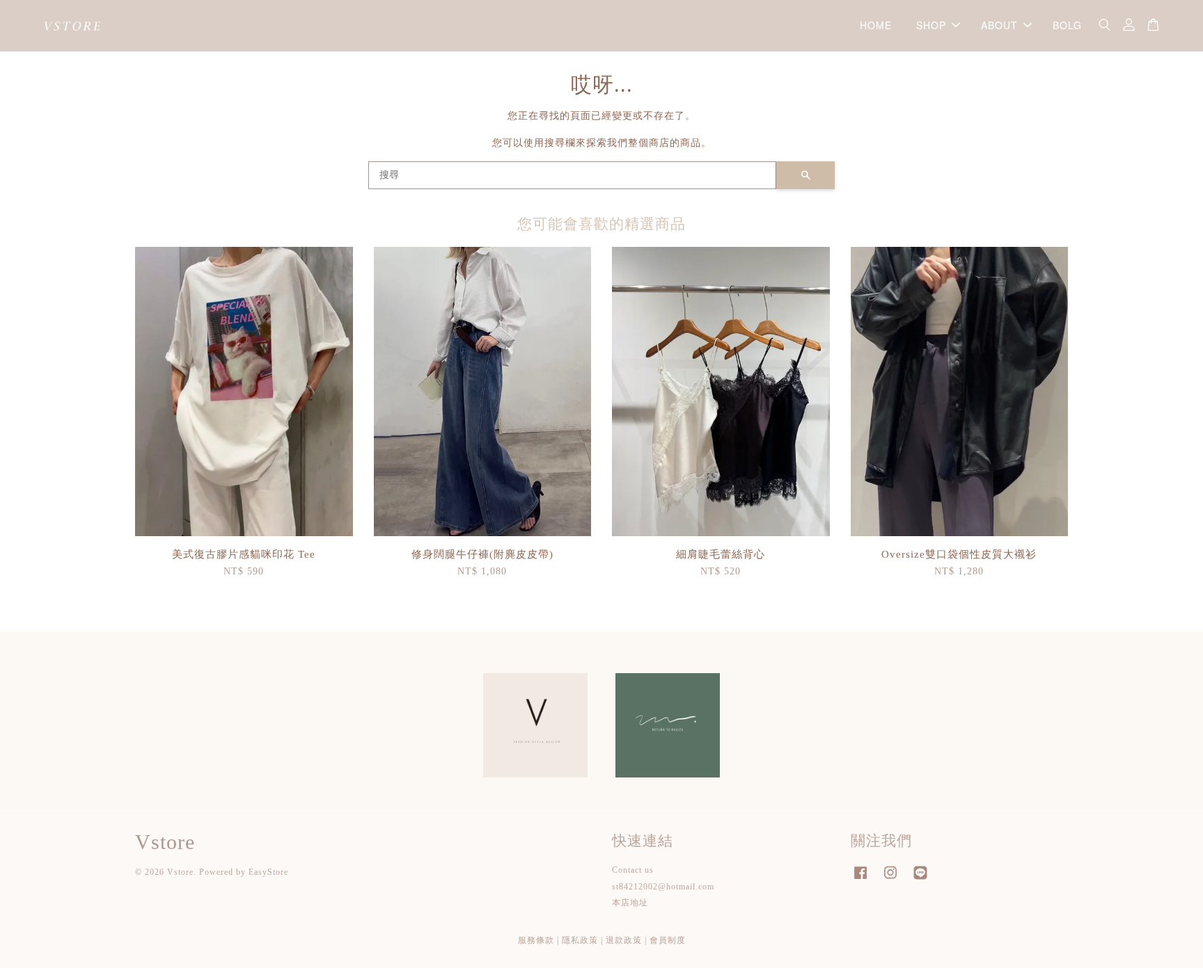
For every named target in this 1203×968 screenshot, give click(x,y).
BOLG (1067, 25)
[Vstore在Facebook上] (860, 880)
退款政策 (624, 940)
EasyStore (268, 872)
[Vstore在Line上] (920, 880)
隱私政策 (580, 940)
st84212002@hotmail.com (663, 887)
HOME (876, 25)
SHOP (931, 25)
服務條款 (536, 940)
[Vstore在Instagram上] (890, 880)
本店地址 (630, 903)
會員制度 (668, 940)
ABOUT (999, 25)
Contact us (633, 870)
